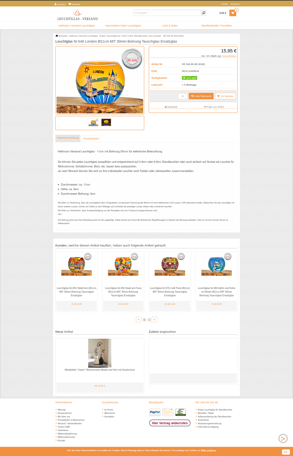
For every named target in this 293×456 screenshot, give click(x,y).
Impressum (235, 4)
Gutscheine (203, 419)
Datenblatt (172, 106)
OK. (286, 452)
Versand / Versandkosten (70, 423)
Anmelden (109, 416)
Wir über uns (64, 416)
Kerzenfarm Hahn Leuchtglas (123, 25)
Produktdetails (91, 138)
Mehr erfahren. (208, 450)
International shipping (208, 426)
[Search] (203, 13)
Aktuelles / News (206, 412)
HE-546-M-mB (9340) (173, 35)
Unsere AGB (64, 426)
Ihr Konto (108, 409)
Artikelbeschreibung (68, 138)
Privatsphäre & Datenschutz (71, 419)
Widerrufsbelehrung (67, 433)
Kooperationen (65, 412)
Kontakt (224, 4)
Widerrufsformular (66, 436)
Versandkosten (229, 55)
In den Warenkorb (202, 96)
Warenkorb (109, 412)
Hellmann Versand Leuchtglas (76, 25)
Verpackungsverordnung (209, 423)
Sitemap (62, 409)
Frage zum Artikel (215, 106)
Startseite (63, 35)
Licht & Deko (170, 25)
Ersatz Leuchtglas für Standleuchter (215, 409)
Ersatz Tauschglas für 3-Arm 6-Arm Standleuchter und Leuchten (130, 35)
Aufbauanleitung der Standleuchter (214, 416)
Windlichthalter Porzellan (216, 25)
